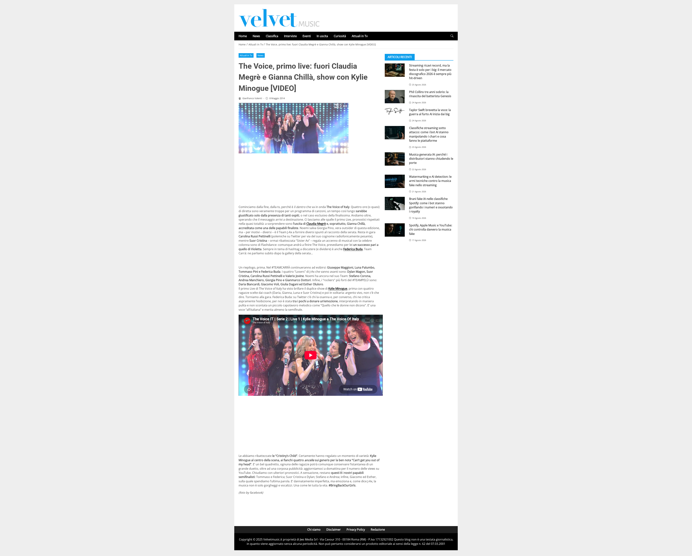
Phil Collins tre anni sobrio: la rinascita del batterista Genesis (430, 94)
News (256, 36)
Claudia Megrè (316, 224)
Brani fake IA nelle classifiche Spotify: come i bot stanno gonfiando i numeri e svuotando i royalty (431, 205)
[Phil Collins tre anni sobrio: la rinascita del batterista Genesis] (395, 96)
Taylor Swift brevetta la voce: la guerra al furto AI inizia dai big (430, 112)
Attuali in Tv (360, 36)
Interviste (290, 36)
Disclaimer (333, 529)
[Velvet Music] (279, 18)
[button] (452, 36)
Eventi (307, 36)
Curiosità (340, 36)
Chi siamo (314, 529)
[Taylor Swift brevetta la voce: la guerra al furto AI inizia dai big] (395, 111)
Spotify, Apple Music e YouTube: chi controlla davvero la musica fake (430, 229)
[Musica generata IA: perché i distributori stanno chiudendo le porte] (395, 159)
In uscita (322, 36)
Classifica (272, 36)
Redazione (378, 529)
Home (243, 36)
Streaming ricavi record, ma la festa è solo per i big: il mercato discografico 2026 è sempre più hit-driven (430, 71)
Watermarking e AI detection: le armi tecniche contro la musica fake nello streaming (430, 181)
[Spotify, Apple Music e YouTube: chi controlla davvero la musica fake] (395, 230)
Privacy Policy (356, 529)
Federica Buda (353, 249)
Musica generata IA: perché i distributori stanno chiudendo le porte (431, 158)
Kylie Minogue (337, 289)
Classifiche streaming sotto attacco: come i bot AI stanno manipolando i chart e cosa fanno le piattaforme (429, 134)
